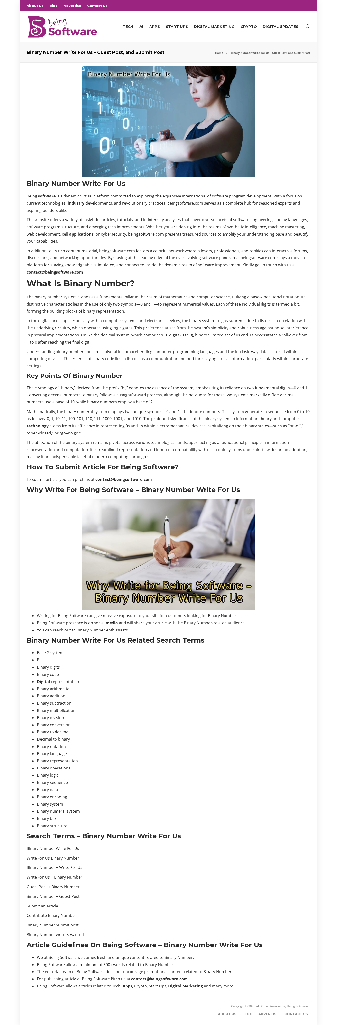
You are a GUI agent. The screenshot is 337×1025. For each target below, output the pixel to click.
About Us (35, 6)
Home (219, 53)
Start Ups (177, 26)
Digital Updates (280, 26)
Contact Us (97, 6)
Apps (154, 26)
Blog (53, 6)
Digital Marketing (214, 26)
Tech (128, 26)
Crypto (249, 26)
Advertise (72, 6)
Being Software (297, 1006)
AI (141, 26)
